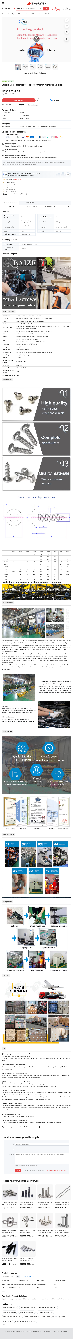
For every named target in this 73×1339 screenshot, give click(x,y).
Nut (20, 1287)
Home (3, 14)
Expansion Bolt (23, 1281)
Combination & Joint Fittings (27, 1284)
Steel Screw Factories (9, 1312)
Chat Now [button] (55, 100)
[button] (64, 206)
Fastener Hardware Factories (47, 1307)
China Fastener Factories (28, 1307)
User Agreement (47, 1331)
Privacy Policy (64, 1331)
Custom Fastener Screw (27, 1312)
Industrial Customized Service (35, 14)
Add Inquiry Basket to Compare (36, 73)
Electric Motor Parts (59, 1281)
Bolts (38, 1287)
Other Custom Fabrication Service (53, 14)
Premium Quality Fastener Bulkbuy (25, 1321)
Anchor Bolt (5, 1281)
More (3, 1291)
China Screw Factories (10, 1307)
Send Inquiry (18, 100)
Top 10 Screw (62, 1317)
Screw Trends (7, 1321)
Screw (55, 1284)
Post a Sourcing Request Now (57, 1170)
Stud (55, 1287)
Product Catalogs (28, 1277)
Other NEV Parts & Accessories (10, 1284)
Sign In (5, 194)
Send (18, 1170)
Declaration (56, 1331)
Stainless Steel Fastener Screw (12, 1317)
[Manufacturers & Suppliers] (36, 3)
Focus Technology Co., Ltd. (24, 1331)
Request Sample (33, 105)
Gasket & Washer (41, 1284)
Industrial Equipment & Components (16, 14)
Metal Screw (40, 1281)
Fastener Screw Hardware (45, 1312)
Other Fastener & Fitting (9, 1287)
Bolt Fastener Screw (31, 1317)
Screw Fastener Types (47, 1317)
